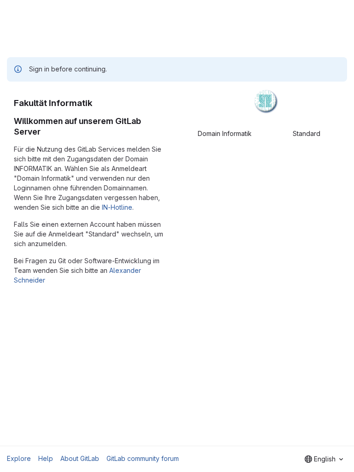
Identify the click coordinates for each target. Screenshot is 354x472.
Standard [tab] (306, 133)
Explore (19, 458)
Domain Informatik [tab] (225, 133)
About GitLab (79, 458)
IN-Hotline (117, 207)
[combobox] (324, 459)
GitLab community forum (142, 458)
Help (45, 458)
